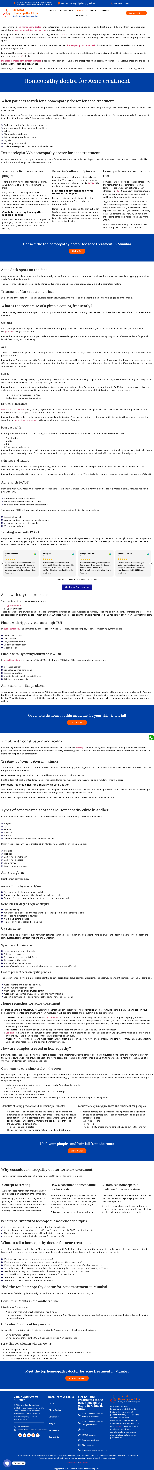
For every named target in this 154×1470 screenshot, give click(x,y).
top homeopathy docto (29, 27)
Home (51, 10)
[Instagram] (33, 1435)
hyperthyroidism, (11, 660)
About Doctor (65, 10)
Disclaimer (83, 1462)
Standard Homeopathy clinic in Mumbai (21, 60)
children (118, 1426)
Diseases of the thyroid (12, 409)
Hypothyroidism (13, 605)
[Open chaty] (7, 1463)
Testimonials (104, 10)
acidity (79, 747)
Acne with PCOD (15, 482)
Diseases (81, 10)
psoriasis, (9, 331)
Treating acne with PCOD (20, 532)
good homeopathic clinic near (27, 30)
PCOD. (91, 183)
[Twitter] (24, 1435)
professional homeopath (26, 420)
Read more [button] (9, 573)
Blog (92, 10)
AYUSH (61, 34)
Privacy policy (71, 1462)
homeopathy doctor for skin (81, 45)
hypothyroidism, (11, 628)
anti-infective (52, 1017)
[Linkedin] (38, 1435)
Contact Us (79, 15)
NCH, (22, 56)
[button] (52, 10)
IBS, (117, 191)
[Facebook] (20, 1435)
